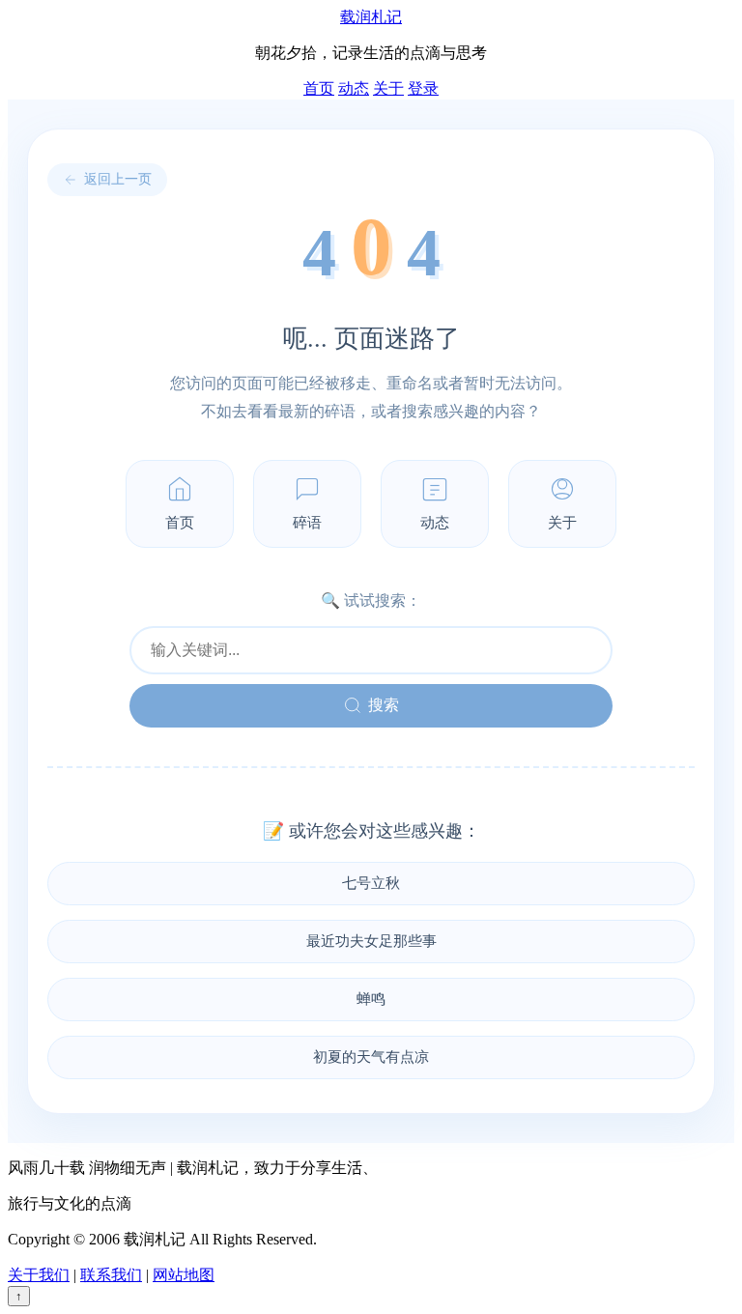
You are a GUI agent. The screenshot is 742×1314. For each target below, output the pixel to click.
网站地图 (183, 1275)
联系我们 (111, 1275)
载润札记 (371, 17)
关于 (388, 88)
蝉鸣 (371, 999)
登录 (423, 88)
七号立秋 (371, 883)
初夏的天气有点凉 (371, 1057)
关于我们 (39, 1275)
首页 (318, 88)
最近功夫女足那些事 (371, 941)
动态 (353, 88)
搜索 (383, 705)
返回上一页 (118, 179)
